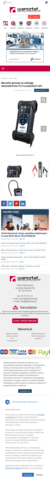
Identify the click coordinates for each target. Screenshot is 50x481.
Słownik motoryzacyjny (38, 336)
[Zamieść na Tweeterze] (10, 203)
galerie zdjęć (13, 78)
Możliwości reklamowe (38, 333)
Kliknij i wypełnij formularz (25, 321)
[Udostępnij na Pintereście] (16, 203)
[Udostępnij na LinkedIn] (23, 203)
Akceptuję (28, 475)
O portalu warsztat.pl (12, 333)
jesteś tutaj (4, 78)
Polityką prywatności (13, 468)
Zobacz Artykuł (40, 90)
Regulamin (38, 338)
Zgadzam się (26, 391)
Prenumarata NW (12, 341)
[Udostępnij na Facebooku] (4, 203)
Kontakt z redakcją (12, 336)
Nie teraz (39, 474)
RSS (12, 338)
